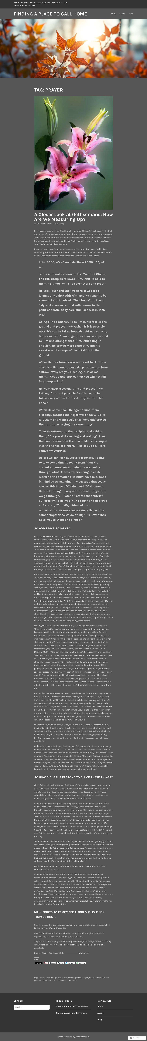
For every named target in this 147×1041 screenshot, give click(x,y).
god (86, 978)
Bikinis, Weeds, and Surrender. (71, 1013)
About (122, 14)
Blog (131, 14)
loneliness (97, 978)
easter (60, 978)
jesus (90, 978)
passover (37, 980)
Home (113, 14)
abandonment (45, 978)
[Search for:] (32, 1007)
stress (53, 980)
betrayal (54, 978)
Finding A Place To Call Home (50, 14)
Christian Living (58, 224)
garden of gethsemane (75, 978)
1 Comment (72, 980)
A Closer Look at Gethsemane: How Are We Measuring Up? (73, 217)
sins (49, 980)
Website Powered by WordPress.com (73, 1036)
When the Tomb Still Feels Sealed (72, 1006)
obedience (105, 978)
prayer (44, 980)
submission (61, 980)
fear (65, 978)
